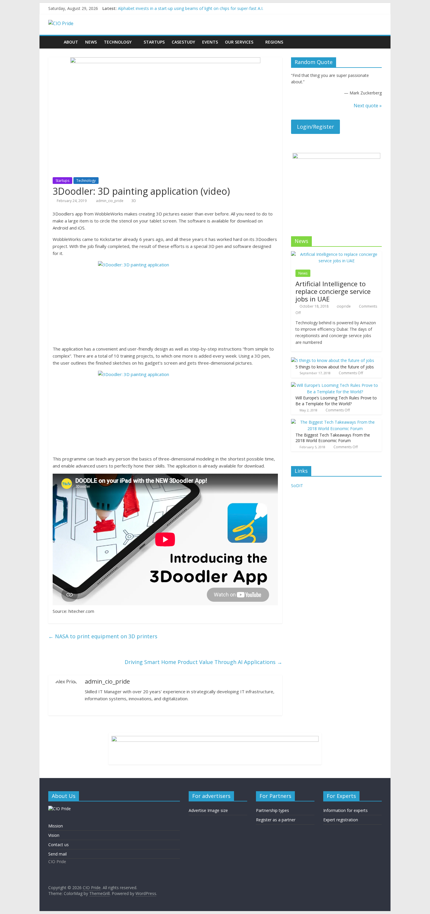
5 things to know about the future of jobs (334, 367)
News (91, 42)
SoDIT (297, 485)
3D (133, 200)
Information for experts (345, 810)
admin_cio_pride (110, 200)
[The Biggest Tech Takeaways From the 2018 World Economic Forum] (335, 422)
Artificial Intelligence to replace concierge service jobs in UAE (333, 291)
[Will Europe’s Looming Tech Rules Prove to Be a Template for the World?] (335, 385)
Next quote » (368, 105)
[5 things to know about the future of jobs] (332, 360)
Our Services (239, 42)
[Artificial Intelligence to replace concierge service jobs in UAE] (336, 254)
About (71, 42)
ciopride (344, 306)
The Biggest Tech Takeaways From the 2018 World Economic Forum (332, 438)
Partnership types (272, 810)
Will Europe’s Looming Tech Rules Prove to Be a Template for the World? (336, 400)
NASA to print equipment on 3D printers (102, 636)
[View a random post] (376, 42)
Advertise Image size (208, 810)
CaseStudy (183, 42)
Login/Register (315, 126)
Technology (118, 42)
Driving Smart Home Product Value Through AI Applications (203, 661)
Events (210, 42)
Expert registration (340, 819)
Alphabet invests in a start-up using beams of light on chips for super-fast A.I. (190, 8)
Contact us (58, 844)
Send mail (57, 854)
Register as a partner (275, 819)
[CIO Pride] (54, 42)
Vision (53, 835)
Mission (55, 826)
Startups (154, 42)
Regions (274, 42)
